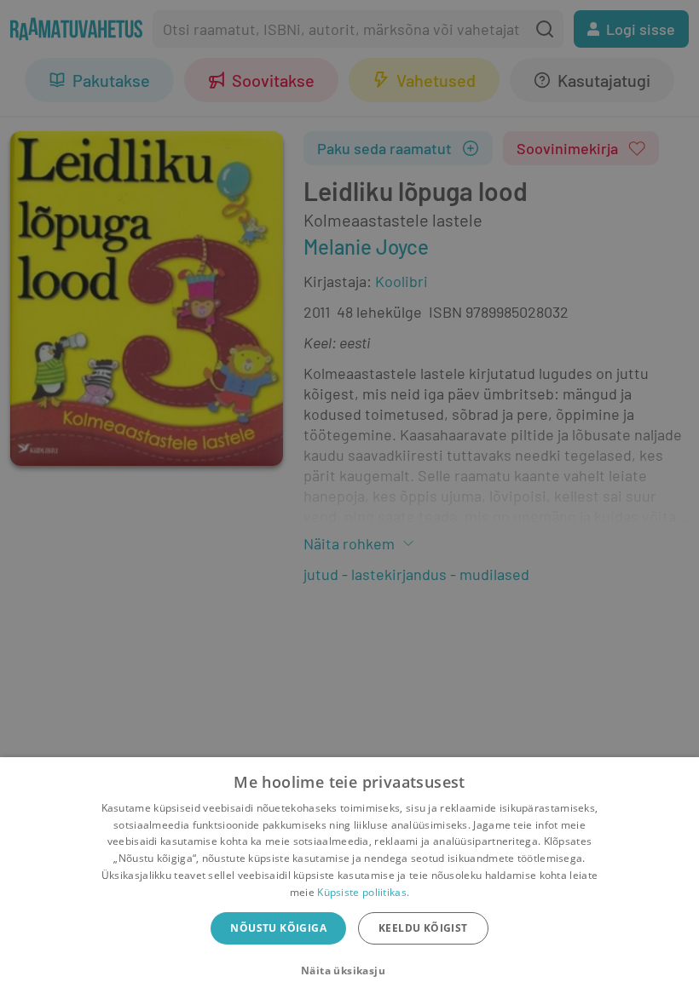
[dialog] (349, 881)
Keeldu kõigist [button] (423, 928)
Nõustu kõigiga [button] (278, 928)
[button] (349, 971)
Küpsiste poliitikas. (363, 892)
